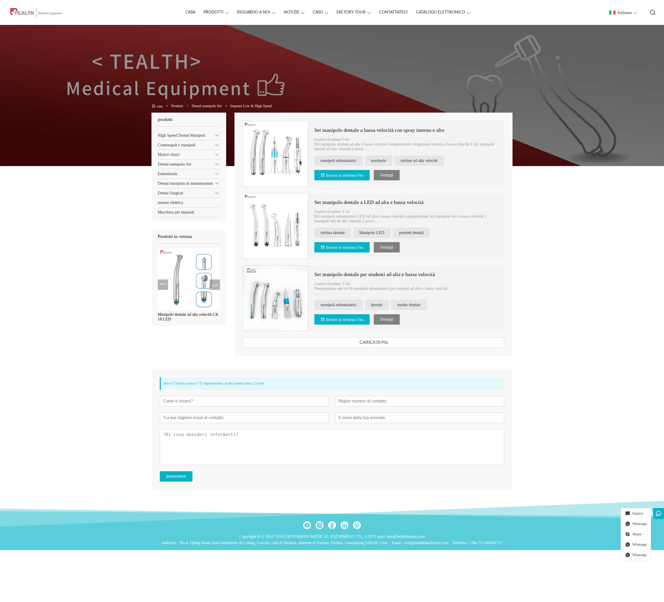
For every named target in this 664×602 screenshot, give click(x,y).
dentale (377, 305)
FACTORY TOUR (351, 12)
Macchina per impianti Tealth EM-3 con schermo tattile (187, 316)
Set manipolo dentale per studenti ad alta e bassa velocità (374, 274)
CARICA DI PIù (373, 342)
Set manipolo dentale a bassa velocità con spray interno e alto (379, 130)
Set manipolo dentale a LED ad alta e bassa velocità (369, 202)
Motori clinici (169, 154)
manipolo (378, 160)
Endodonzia (167, 174)
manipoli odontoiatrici (338, 160)
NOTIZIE (291, 12)
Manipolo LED (371, 232)
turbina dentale (333, 232)
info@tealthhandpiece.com (426, 543)
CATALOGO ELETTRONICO (440, 12)
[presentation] (163, 284)
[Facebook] (332, 525)
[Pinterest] (357, 525)
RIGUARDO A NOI (253, 12)
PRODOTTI (214, 12)
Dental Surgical (170, 193)
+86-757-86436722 (486, 543)
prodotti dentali (411, 232)
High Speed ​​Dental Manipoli (181, 135)
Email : (398, 543)
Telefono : (461, 543)
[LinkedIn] (344, 525)
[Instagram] (319, 525)
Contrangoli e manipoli (176, 145)
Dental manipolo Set (174, 164)
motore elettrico (170, 202)
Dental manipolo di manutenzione (185, 183)
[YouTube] (307, 525)
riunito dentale (408, 305)
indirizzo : (170, 543)
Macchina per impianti (176, 212)
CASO (318, 12)
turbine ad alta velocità (419, 160)
